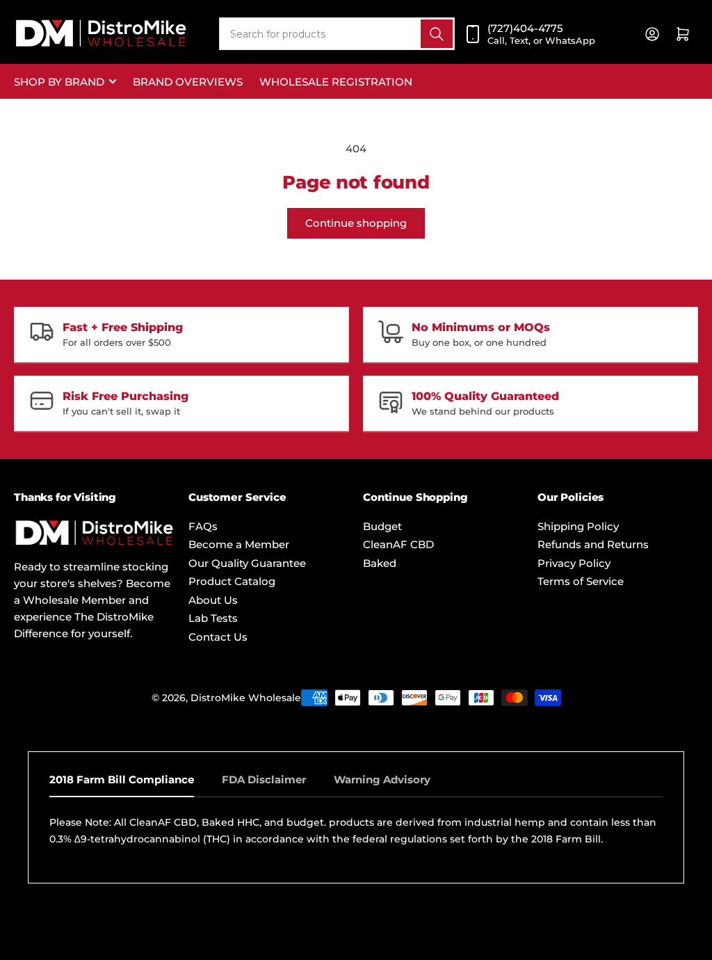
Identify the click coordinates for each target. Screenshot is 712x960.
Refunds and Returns (593, 544)
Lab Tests (213, 618)
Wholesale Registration (335, 81)
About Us (213, 600)
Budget (382, 526)
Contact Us (218, 636)
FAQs (203, 526)
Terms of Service (580, 581)
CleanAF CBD (398, 544)
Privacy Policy (573, 563)
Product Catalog (231, 581)
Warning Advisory (382, 779)
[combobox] (336, 33)
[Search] (436, 33)
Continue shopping (356, 223)
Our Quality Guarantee (247, 563)
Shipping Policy (578, 526)
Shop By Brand (59, 81)
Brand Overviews (188, 81)
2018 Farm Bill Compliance (121, 779)
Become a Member (238, 544)
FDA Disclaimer (264, 779)
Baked (379, 563)
